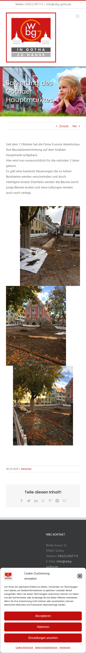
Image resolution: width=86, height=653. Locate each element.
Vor (74, 126)
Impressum (64, 647)
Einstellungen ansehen (43, 637)
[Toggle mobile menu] (78, 16)
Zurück (64, 126)
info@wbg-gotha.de (58, 4)
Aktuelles (26, 469)
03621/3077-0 (34, 4)
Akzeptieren (43, 616)
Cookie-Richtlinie (24, 647)
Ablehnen (43, 626)
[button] (80, 576)
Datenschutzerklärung (46, 647)
